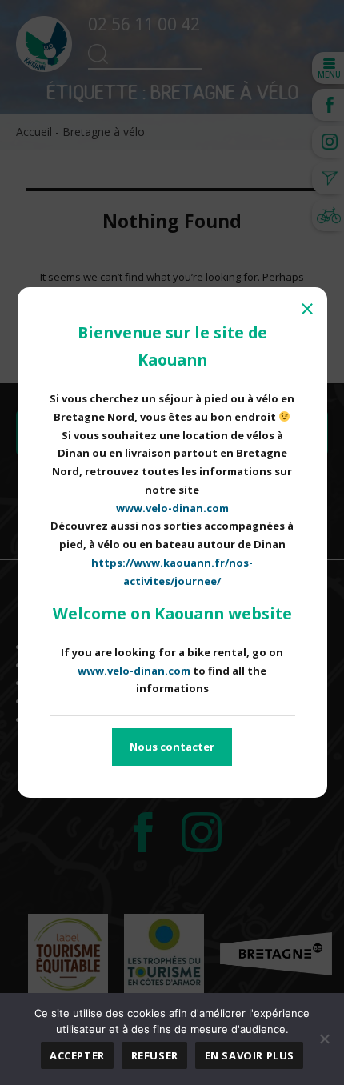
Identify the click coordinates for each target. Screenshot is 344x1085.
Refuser (154, 1055)
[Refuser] (324, 1039)
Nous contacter (172, 746)
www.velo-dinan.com (172, 508)
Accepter (77, 1055)
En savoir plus (250, 1055)
